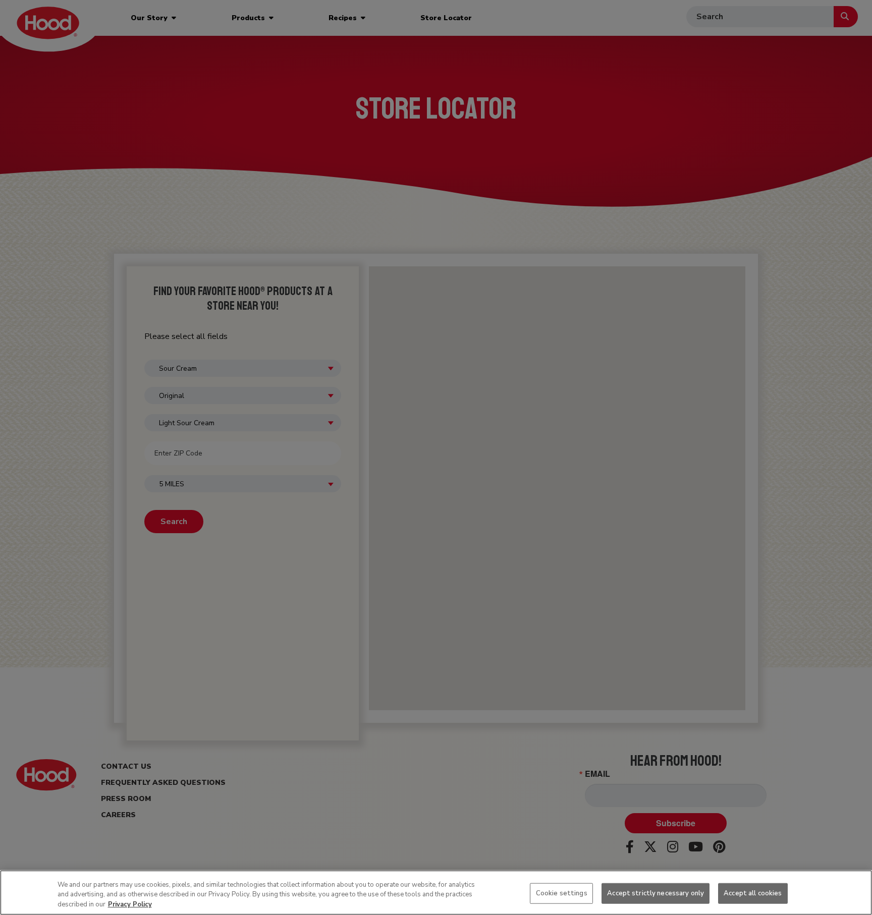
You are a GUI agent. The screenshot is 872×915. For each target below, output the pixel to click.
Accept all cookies (753, 892)
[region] (436, 892)
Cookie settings (561, 892)
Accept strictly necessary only (655, 892)
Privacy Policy (130, 904)
